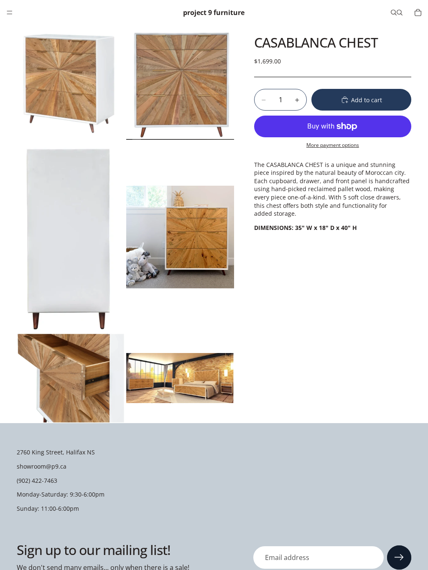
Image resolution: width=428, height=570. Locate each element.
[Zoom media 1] (71, 83)
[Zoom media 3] (71, 237)
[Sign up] (399, 557)
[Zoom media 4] (180, 237)
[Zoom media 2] (180, 83)
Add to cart (366, 100)
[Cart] (418, 12)
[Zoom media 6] (180, 378)
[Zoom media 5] (71, 378)
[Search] (394, 12)
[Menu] (9, 12)
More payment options (332, 145)
